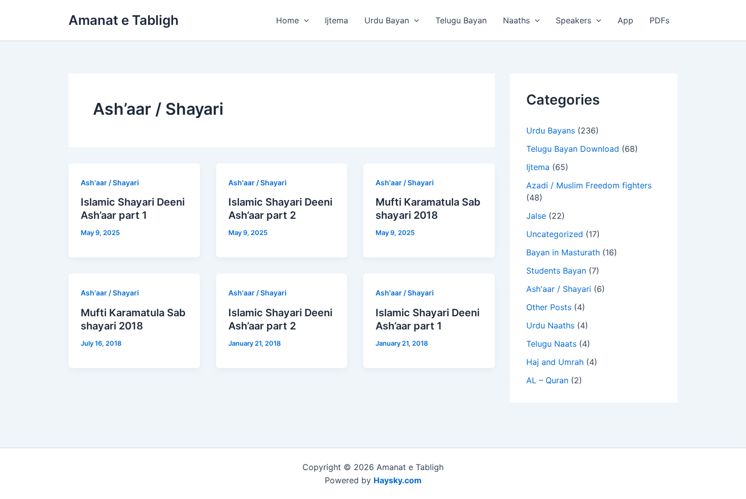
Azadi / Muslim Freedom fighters (589, 185)
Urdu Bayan (386, 20)
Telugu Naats (551, 344)
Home (287, 20)
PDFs (659, 20)
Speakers (573, 20)
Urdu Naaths (550, 325)
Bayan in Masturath (563, 252)
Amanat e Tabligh (124, 20)
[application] (304, 20)
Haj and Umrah (555, 362)
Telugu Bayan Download (572, 149)
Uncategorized (554, 234)
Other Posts (548, 307)
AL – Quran (547, 380)
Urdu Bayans (550, 130)
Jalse (536, 216)
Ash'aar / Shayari (110, 182)
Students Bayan (556, 270)
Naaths (516, 20)
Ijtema (336, 20)
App (625, 20)
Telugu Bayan (461, 20)
